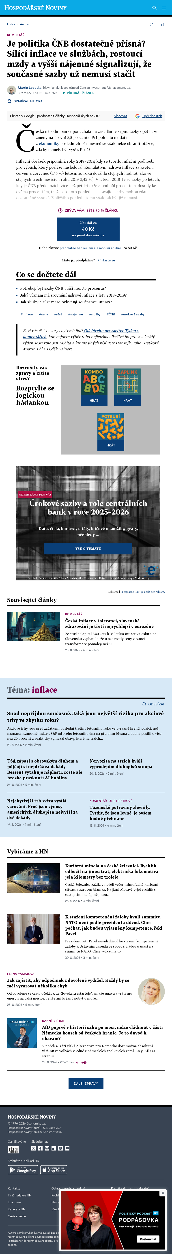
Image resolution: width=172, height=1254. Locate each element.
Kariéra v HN (16, 1209)
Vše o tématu (88, 548)
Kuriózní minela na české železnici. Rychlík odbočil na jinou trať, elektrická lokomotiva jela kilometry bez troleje (111, 871)
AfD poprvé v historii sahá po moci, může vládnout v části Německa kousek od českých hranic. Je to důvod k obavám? (102, 1033)
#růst (58, 314)
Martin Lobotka (29, 87)
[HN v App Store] (53, 1169)
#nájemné (75, 314)
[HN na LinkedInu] (54, 1148)
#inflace (27, 314)
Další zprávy (86, 1083)
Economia (14, 1202)
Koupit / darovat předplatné (130, 1188)
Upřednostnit (152, 116)
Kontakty (14, 1188)
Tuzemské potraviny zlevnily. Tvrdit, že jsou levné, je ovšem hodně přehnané (120, 813)
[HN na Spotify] (60, 1148)
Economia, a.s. (36, 1123)
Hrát (94, 400)
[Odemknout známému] (162, 24)
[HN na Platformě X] (33, 1148)
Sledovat (120, 116)
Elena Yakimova (20, 974)
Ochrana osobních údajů (68, 1188)
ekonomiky (49, 143)
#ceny (43, 314)
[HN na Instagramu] (47, 1148)
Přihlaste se (106, 260)
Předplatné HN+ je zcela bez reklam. (142, 591)
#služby (94, 314)
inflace (44, 690)
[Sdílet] (152, 24)
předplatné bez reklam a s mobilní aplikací (91, 248)
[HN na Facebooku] (40, 1148)
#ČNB (111, 314)
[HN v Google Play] (23, 1169)
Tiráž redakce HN (19, 1195)
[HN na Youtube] (67, 1148)
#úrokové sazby (132, 314)
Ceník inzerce (17, 1216)
